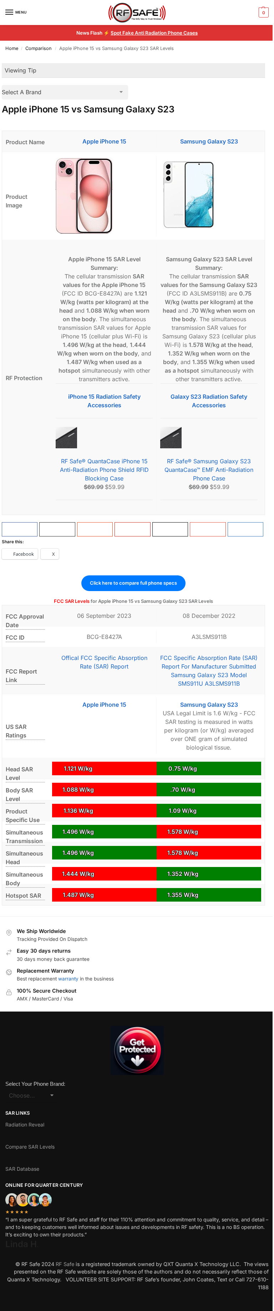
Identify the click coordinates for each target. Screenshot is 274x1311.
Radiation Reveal (24, 1124)
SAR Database (22, 1169)
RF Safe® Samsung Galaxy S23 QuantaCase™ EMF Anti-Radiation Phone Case (208, 470)
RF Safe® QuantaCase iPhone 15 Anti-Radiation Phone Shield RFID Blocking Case (104, 470)
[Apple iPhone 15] (104, 196)
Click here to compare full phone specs (133, 583)
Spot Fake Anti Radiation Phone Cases (154, 33)
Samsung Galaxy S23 (209, 141)
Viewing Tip (20, 70)
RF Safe (65, 1264)
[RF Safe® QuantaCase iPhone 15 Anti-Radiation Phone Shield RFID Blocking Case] (104, 437)
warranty (68, 979)
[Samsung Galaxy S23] (209, 196)
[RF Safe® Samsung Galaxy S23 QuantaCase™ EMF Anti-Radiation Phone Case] (209, 437)
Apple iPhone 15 (104, 141)
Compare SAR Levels (30, 1147)
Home (11, 48)
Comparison (38, 48)
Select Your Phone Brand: (35, 1084)
